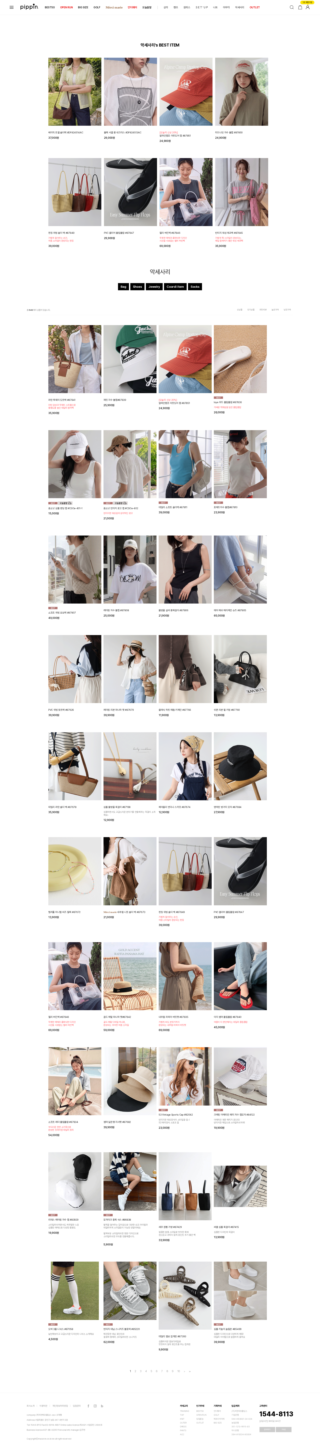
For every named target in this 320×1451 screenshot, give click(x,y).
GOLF (97, 7)
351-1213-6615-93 (241, 1426)
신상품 (239, 309)
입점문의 (77, 1405)
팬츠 (176, 7)
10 (178, 1371)
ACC (182, 1434)
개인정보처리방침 (60, 1405)
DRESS (183, 1426)
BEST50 (50, 7)
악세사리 (160, 271)
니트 (215, 7)
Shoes (137, 287)
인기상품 (250, 309)
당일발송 (200, 1419)
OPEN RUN (66, 7)
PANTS (183, 1430)
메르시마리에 (219, 1419)
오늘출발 (147, 7)
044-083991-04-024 (242, 1419)
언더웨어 (132, 7)
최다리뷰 (263, 309)
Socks (195, 287)
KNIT (182, 1419)
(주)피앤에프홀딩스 (239, 1411)
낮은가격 (287, 309)
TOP (182, 1415)
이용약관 (43, 1405)
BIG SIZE (83, 7)
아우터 (226, 7)
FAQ (284, 1429)
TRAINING (184, 1411)
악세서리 (239, 7)
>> (189, 1371)
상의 (166, 7)
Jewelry (154, 287)
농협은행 (235, 1422)
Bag (123, 287)
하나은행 (235, 1430)
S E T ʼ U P (202, 7)
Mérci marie (114, 7)
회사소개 (30, 1405)
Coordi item (175, 287)
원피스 (187, 7)
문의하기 (267, 1429)
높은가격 (275, 309)
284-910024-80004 (241, 1434)
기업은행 (235, 1415)
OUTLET (255, 7)
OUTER (183, 1422)
